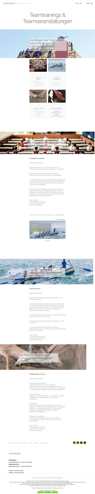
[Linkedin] (81, 442)
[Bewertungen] (74, 442)
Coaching (15, 442)
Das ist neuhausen (43, 442)
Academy (30, 442)
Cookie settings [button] (47, 492)
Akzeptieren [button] (40, 492)
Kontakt (36, 442)
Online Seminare (22, 442)
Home (10, 442)
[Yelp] (77, 442)
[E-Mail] (84, 442)
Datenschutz (55, 492)
